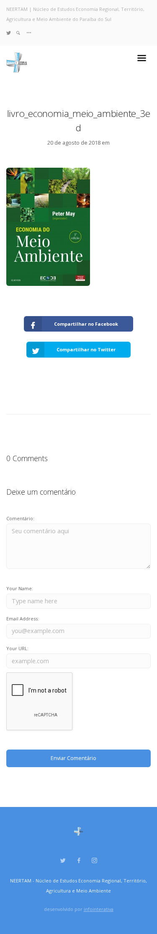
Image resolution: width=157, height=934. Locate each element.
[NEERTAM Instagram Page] (94, 860)
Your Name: (19, 588)
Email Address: (22, 618)
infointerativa (98, 909)
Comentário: (20, 518)
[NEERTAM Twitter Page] (8, 32)
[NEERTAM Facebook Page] (79, 860)
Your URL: (17, 648)
